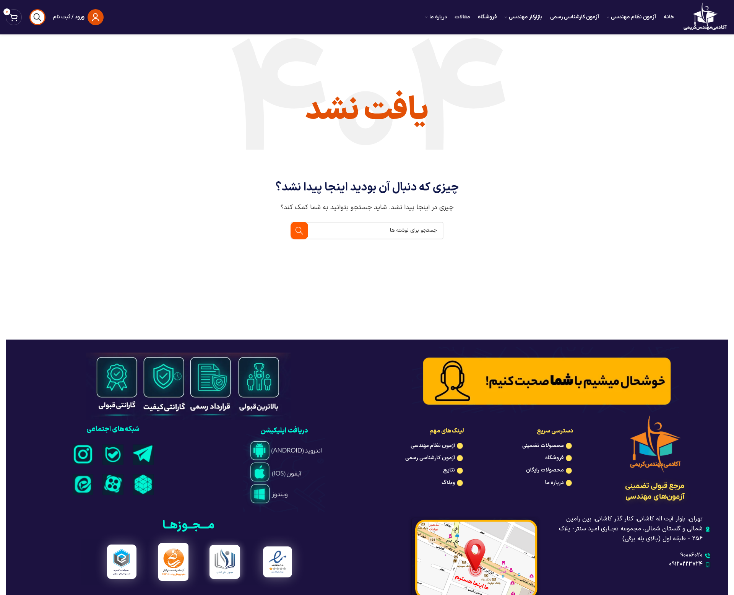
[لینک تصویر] (143, 454)
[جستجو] (37, 17)
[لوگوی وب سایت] (705, 17)
